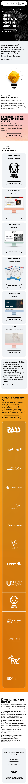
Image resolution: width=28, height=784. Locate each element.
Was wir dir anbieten (6, 59)
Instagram (14, 771)
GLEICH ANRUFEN (14, 764)
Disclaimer (7, 778)
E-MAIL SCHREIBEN (14, 759)
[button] (2, 781)
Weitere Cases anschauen (9, 385)
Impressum (19, 777)
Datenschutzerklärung (17, 778)
